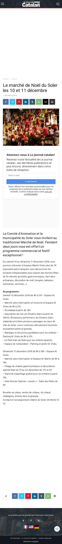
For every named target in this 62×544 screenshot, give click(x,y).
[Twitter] (12, 102)
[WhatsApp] (39, 102)
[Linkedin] (26, 102)
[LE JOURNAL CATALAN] (31, 4)
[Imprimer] (52, 102)
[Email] (45, 102)
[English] (31, 528)
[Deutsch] (36, 528)
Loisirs (14, 79)
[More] (55, 496)
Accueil (6, 79)
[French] (25, 528)
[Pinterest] (19, 102)
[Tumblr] (32, 102)
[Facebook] (6, 102)
